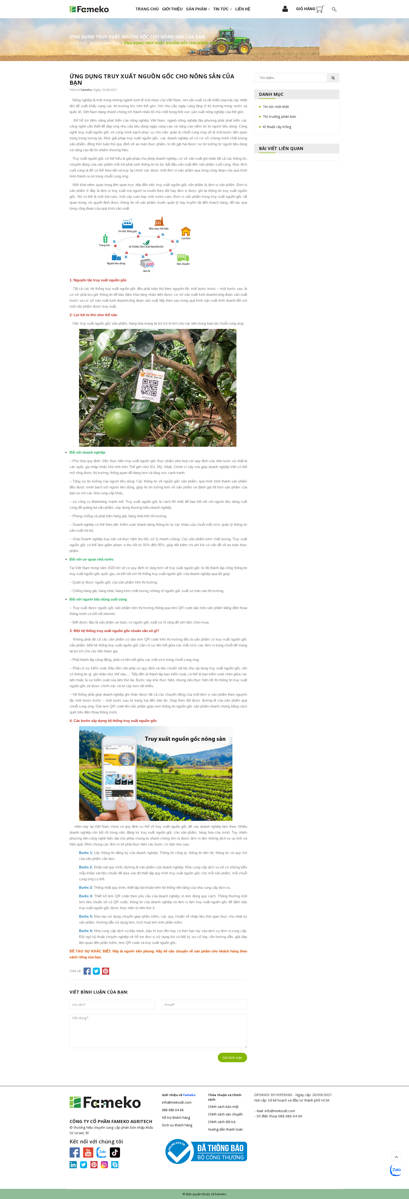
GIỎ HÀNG (306, 8)
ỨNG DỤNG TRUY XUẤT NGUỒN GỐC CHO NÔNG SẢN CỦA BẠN (152, 79)
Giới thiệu (172, 9)
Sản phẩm (197, 9)
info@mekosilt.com (176, 1102)
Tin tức (221, 9)
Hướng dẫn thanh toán (225, 1129)
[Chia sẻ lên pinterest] (105, 971)
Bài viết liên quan (281, 148)
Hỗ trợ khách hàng (176, 1117)
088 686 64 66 (173, 1110)
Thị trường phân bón (279, 116)
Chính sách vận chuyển (225, 1114)
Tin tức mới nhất (276, 106)
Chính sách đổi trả (222, 1121)
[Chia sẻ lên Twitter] (96, 971)
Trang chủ (147, 9)
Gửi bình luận (232, 1057)
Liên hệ (242, 9)
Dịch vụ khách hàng (177, 1125)
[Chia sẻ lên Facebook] (87, 971)
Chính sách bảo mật (223, 1106)
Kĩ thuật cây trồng (277, 126)
